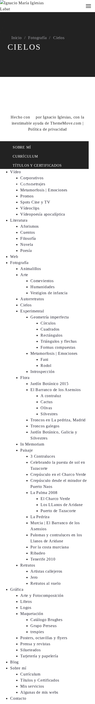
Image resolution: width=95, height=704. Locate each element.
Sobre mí (22, 147)
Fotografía (37, 38)
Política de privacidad (47, 129)
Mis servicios (27, 175)
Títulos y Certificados (37, 165)
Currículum (25, 156)
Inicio (16, 38)
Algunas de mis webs (39, 692)
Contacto (23, 184)
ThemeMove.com (65, 123)
